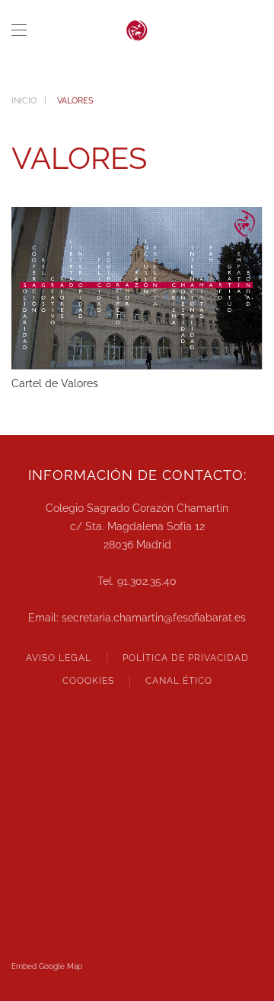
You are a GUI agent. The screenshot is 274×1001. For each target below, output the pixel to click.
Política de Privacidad (186, 658)
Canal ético (178, 680)
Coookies (88, 680)
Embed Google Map (46, 966)
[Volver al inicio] (137, 30)
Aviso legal (58, 658)
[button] (19, 30)
